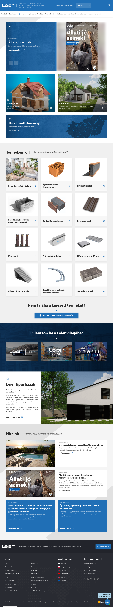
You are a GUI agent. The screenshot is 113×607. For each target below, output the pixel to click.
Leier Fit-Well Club (89, 574)
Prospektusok (35, 563)
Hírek (72, 5)
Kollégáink (34, 587)
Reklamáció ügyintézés (12, 574)
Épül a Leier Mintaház (36, 14)
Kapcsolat (34, 570)
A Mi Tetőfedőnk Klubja (38, 591)
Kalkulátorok (61, 14)
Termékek (4, 14)
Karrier (66, 5)
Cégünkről (59, 5)
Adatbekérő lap (9, 580)
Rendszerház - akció (94, 14)
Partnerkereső (9, 587)
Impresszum (47, 602)
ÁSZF (40, 602)
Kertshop (23, 14)
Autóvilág (87, 567)
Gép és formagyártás (90, 570)
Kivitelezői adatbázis (11, 570)
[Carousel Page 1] (9, 26)
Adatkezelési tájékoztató (29, 602)
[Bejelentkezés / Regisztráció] (109, 5)
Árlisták (33, 584)
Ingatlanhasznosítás (90, 563)
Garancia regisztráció (37, 577)
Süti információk (57, 602)
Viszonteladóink (50, 14)
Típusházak (12, 14)
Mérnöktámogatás (10, 584)
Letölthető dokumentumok (77, 14)
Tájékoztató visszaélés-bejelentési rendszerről (76, 602)
